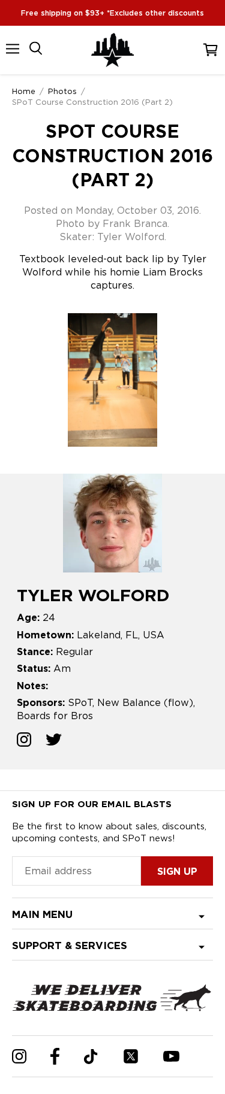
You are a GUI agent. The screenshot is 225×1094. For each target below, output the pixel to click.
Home (23, 91)
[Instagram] (19, 1056)
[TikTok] (90, 1056)
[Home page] (113, 50)
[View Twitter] (54, 741)
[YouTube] (171, 1056)
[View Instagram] (24, 741)
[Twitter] (130, 1056)
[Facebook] (54, 1056)
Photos (62, 91)
